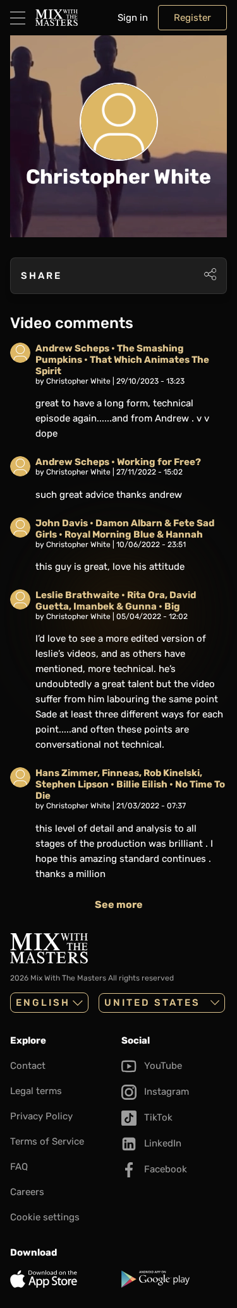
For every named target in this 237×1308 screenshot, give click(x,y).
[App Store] (63, 1279)
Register (192, 17)
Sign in (133, 17)
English (43, 1002)
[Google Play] (174, 1279)
